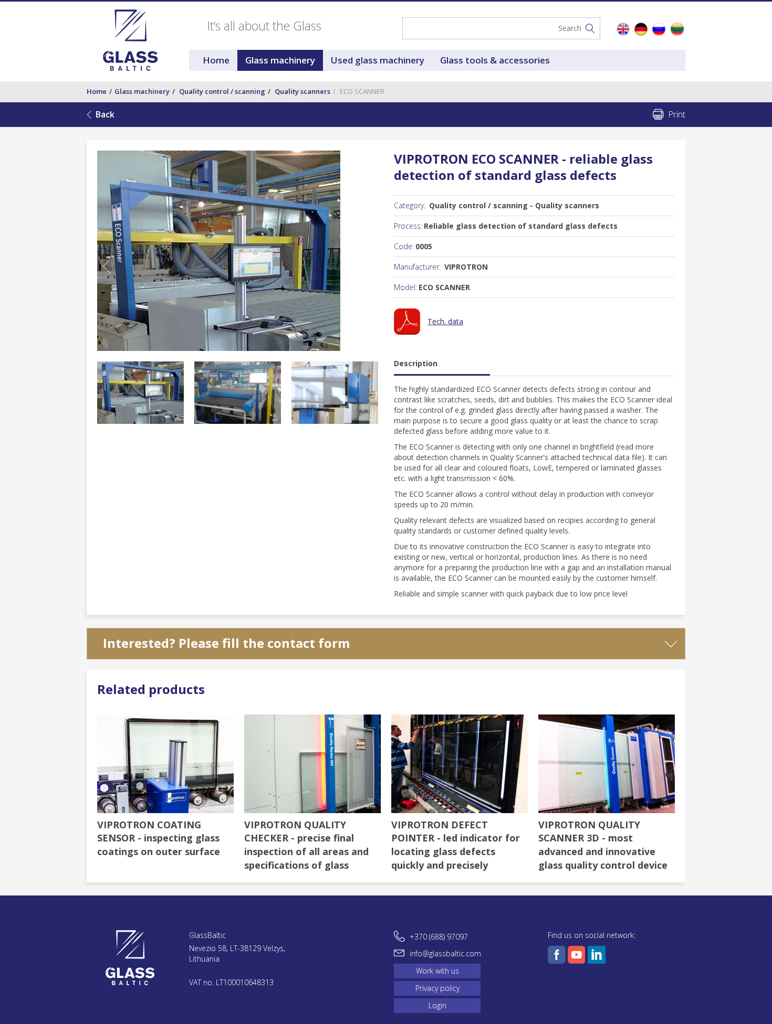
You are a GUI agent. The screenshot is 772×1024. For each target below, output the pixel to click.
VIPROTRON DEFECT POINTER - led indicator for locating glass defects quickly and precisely (455, 844)
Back (105, 114)
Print (676, 114)
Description (415, 363)
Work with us (437, 971)
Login (437, 1005)
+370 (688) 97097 (439, 937)
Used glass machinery (377, 60)
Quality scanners (302, 91)
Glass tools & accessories (495, 60)
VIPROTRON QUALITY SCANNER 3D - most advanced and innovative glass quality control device (602, 844)
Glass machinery (280, 60)
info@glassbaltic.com (445, 953)
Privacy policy (437, 988)
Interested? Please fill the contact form (226, 643)
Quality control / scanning (222, 91)
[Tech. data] (428, 332)
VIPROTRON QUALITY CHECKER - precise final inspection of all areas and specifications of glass (306, 844)
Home (216, 60)
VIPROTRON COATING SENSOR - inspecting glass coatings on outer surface (158, 838)
